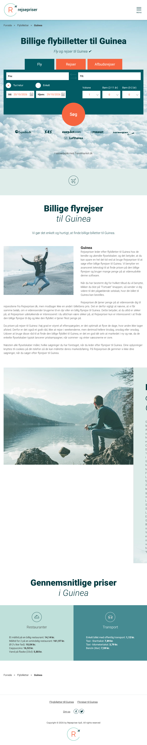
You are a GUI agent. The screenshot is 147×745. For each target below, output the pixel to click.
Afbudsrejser (105, 64)
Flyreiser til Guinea (87, 701)
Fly (39, 64)
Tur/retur (18, 85)
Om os (66, 711)
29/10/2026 (53, 94)
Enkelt (46, 85)
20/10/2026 (20, 94)
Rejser (71, 64)
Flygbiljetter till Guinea (61, 701)
